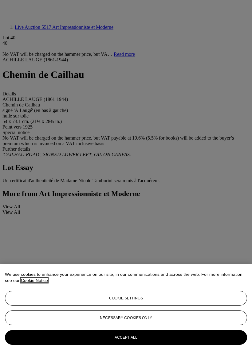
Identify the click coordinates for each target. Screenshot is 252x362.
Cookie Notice (34, 280)
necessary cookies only (126, 318)
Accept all (126, 337)
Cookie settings (126, 298)
